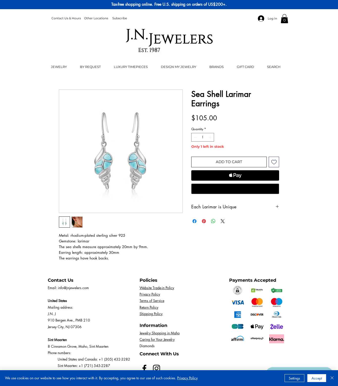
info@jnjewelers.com (73, 287)
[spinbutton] (203, 137)
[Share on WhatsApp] (213, 221)
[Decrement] (195, 137)
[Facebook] (144, 368)
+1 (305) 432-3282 (114, 359)
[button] (284, 18)
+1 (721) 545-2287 (94, 365)
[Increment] (211, 137)
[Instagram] (156, 368)
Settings (294, 378)
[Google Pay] (235, 189)
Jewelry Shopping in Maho (160, 333)
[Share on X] (223, 221)
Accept (317, 378)
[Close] (332, 378)
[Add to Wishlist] (274, 162)
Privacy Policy (187, 378)
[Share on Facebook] (194, 221)
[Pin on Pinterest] (204, 221)
